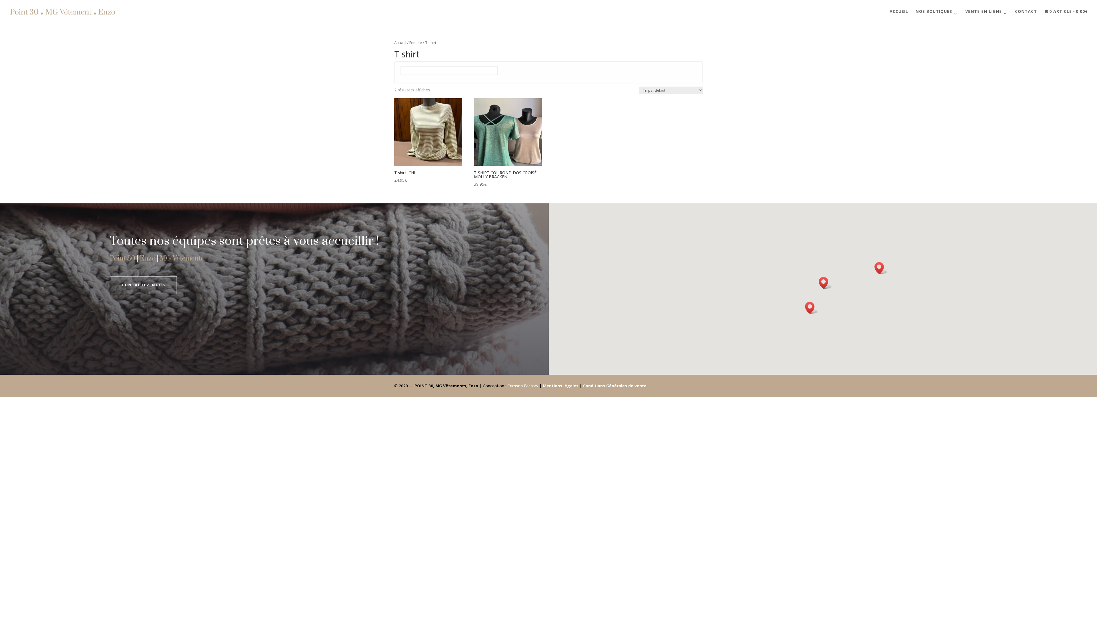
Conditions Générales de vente (614, 385)
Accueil (899, 11)
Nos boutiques (934, 11)
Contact (1026, 11)
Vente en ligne (983, 11)
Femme (415, 42)
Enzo (147, 258)
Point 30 (122, 258)
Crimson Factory (522, 385)
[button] (811, 308)
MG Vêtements (182, 258)
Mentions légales (560, 385)
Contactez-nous (143, 285)
